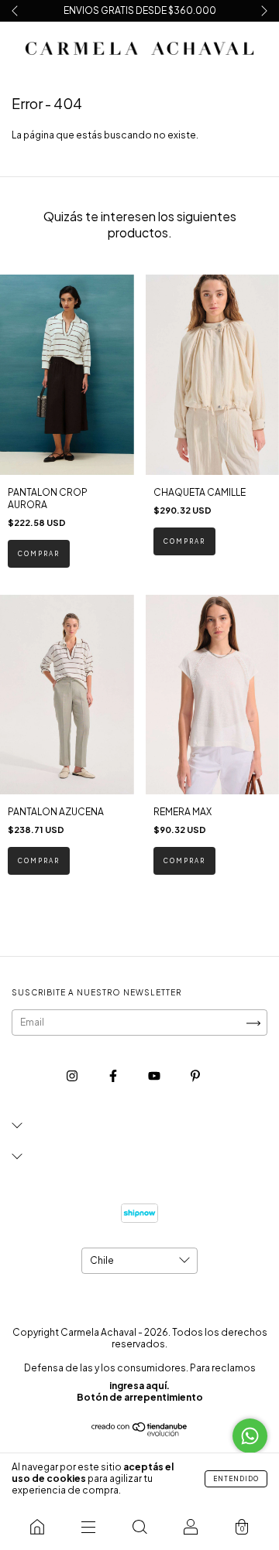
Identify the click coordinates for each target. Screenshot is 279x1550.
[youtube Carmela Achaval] (155, 1076)
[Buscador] (139, 1526)
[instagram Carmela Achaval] (73, 1076)
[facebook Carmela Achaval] (114, 1076)
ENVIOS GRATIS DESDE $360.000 (140, 10)
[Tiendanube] (139, 1433)
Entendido (236, 1479)
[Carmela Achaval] (37, 1526)
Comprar (39, 554)
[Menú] (88, 1526)
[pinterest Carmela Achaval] (195, 1076)
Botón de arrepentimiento (140, 1397)
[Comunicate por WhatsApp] (249, 1436)
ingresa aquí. (139, 1385)
